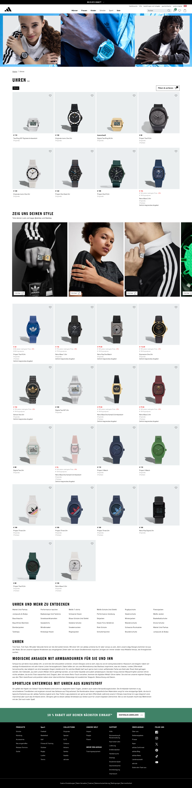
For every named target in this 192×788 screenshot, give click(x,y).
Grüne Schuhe (158, 623)
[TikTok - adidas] (165, 757)
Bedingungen (115, 783)
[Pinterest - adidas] (165, 751)
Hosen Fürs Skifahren (105, 623)
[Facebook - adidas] (165, 733)
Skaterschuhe (130, 614)
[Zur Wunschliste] (179, 10)
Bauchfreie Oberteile (20, 623)
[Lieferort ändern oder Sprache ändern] (185, 6)
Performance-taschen (49, 610)
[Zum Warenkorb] (185, 10)
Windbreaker (46, 627)
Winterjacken (130, 618)
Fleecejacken (158, 610)
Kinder (93, 11)
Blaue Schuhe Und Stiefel (79, 618)
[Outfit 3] (152, 259)
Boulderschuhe (131, 632)
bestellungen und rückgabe (152, 6)
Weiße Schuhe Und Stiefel (107, 610)
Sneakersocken (75, 627)
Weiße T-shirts (74, 610)
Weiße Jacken (158, 614)
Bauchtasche (17, 618)
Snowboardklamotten (49, 618)
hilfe (140, 6)
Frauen (84, 11)
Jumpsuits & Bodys (20, 614)
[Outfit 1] (39, 259)
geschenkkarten (166, 6)
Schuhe (102, 11)
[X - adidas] (165, 745)
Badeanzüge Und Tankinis (51, 614)
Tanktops (16, 632)
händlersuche (133, 6)
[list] (84, 88)
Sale (118, 11)
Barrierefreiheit (126, 783)
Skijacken (100, 618)
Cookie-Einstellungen (67, 783)
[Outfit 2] (96, 259)
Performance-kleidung (106, 614)
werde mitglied (177, 6)
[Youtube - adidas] (165, 763)
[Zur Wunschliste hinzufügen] (50, 96)
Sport (111, 11)
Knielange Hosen (47, 632)
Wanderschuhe (131, 623)
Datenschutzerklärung (102, 783)
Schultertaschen (103, 632)
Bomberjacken (18, 627)
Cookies (91, 783)
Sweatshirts (45, 623)
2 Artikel (17, 293)
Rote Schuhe (102, 627)
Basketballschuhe (160, 618)
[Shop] (8, 9)
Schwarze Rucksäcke (133, 627)
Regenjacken (74, 632)
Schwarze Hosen (75, 614)
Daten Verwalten (81, 783)
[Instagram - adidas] (165, 739)
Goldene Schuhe (75, 623)
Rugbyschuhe (130, 610)
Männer (75, 11)
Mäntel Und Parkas (19, 610)
